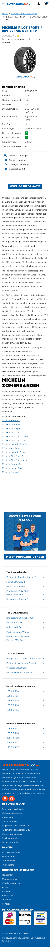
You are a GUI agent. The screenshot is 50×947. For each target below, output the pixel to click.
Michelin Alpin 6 (14, 622)
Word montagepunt (11, 883)
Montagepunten (10, 879)
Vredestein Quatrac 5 (16, 667)
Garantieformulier (10, 842)
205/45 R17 (12, 728)
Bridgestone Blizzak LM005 (20, 617)
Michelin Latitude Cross (13, 452)
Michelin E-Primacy (11, 420)
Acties (5, 887)
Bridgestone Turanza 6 (17, 599)
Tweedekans (8, 864)
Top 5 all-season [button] (15, 653)
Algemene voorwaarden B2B (16, 829)
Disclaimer (7, 941)
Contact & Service (10, 821)
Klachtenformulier (10, 838)
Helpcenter (7, 874)
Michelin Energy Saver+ (13, 468)
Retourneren (8, 817)
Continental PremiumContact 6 (21, 577)
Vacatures (7, 891)
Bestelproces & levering (13, 809)
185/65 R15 (12, 695)
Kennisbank (7, 895)
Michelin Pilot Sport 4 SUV (15, 436)
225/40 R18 (12, 737)
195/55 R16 (12, 705)
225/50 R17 (12, 747)
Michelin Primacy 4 (11, 424)
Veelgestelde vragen (12, 813)
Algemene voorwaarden (32, 937)
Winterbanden (9, 856)
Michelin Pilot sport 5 (12, 428)
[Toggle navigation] (3, 4)
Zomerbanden (9, 860)
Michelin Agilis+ (10, 472)
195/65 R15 (12, 709)
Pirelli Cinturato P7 (15, 586)
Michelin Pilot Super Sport (15, 460)
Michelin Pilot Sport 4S (13, 440)
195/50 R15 (12, 700)
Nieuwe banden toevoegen (24, 13)
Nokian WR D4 (14, 627)
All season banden (11, 852)
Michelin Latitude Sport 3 (14, 444)
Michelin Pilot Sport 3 (12, 456)
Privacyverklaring (10, 937)
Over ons (6, 899)
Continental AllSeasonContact (21, 663)
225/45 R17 (12, 742)
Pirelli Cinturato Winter (17, 631)
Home (5, 13)
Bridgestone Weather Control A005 (23, 658)
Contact (5, 903)
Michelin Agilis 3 (10, 448)
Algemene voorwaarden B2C (16, 825)
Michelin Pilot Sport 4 (12, 432)
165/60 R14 (12, 691)
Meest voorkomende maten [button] (20, 686)
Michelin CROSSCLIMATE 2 (20, 672)
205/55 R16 (12, 733)
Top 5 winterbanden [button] (17, 612)
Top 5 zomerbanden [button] (16, 572)
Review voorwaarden (12, 834)
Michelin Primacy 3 (11, 464)
